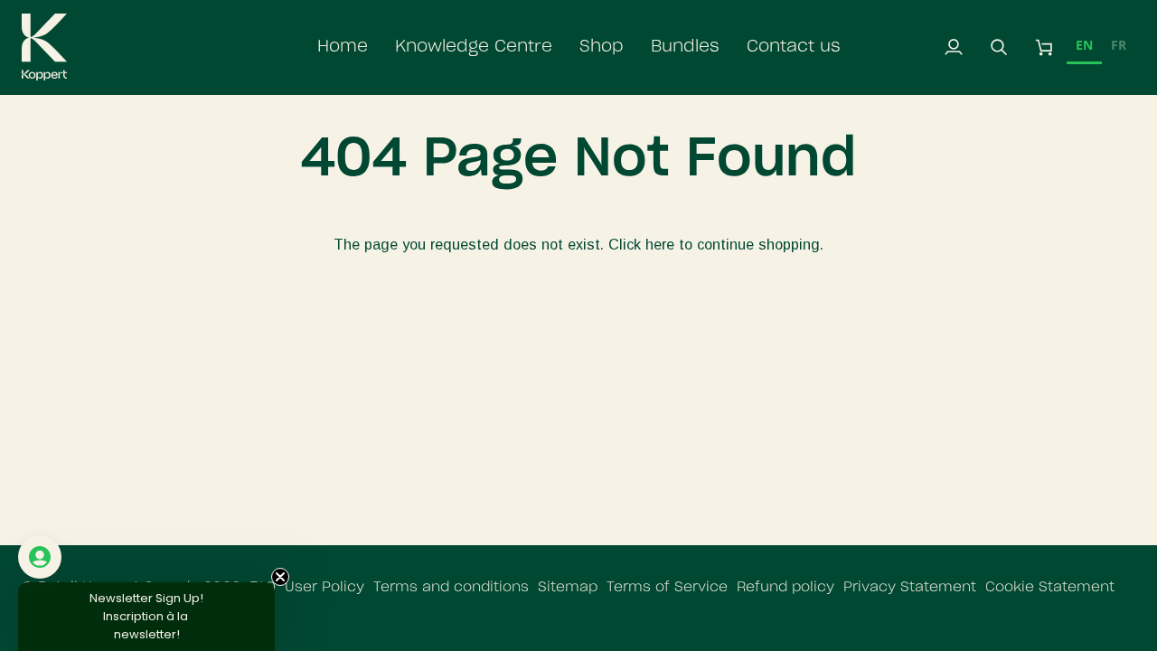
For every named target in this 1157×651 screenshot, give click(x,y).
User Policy (324, 587)
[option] (1118, 47)
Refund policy (785, 587)
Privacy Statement (909, 587)
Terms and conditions (451, 587)
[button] (473, 47)
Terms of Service (667, 587)
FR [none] (1118, 44)
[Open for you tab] (39, 557)
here (659, 244)
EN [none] (1084, 44)
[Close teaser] (280, 577)
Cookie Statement (1050, 587)
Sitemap (567, 587)
